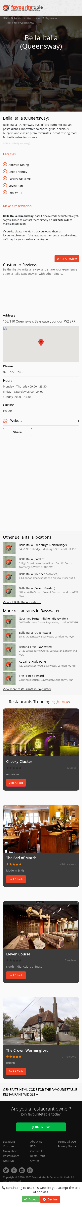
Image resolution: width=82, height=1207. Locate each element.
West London (34, 18)
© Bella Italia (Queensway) (16, 143)
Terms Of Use (67, 1141)
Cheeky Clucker (19, 761)
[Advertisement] (41, 293)
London (18, 18)
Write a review (67, 259)
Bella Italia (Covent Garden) (37, 588)
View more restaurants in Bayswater (27, 689)
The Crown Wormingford (27, 1050)
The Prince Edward (31, 676)
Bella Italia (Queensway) (35, 632)
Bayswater (51, 18)
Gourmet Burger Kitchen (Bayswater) (43, 618)
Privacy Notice (67, 1146)
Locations (9, 1141)
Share (17, 432)
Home (6, 18)
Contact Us (37, 1151)
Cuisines (8, 1146)
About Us (36, 1141)
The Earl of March (21, 857)
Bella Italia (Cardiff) (31, 559)
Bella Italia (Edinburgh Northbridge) (43, 545)
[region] (41, 346)
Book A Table (16, 782)
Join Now (41, 1126)
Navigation (10, 1151)
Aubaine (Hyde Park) (32, 661)
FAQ (33, 1146)
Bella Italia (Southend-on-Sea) (38, 574)
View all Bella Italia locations (22, 602)
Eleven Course (18, 954)
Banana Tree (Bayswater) (35, 647)
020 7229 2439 (13, 372)
